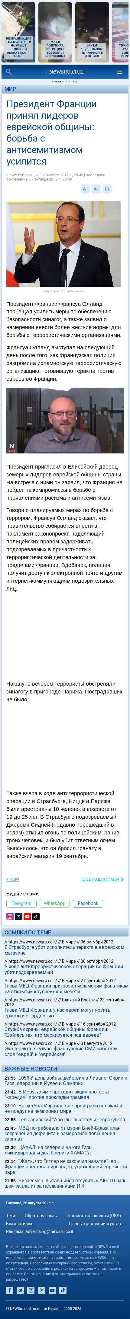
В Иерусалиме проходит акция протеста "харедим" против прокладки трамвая (57, 1094)
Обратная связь (41, 1215)
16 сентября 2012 (98, 1024)
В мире (12, 880)
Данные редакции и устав (95, 1223)
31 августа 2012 (96, 1043)
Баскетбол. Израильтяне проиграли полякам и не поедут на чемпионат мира (63, 1108)
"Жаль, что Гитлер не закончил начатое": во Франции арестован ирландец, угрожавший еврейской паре (66, 1167)
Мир (10, 89)
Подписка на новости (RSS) (94, 1215)
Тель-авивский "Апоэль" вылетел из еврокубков (71, 1119)
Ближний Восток (78, 999)
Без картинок (19, 1223)
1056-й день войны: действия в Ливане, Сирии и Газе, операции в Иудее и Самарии (66, 1080)
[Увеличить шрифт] (96, 189)
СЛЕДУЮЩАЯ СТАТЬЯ (100, 879)
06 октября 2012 (97, 942)
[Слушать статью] (113, 189)
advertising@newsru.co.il (49, 1231)
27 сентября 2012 (98, 980)
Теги (10, 1215)
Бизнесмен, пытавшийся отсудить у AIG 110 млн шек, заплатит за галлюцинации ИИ (66, 1183)
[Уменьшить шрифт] (85, 189)
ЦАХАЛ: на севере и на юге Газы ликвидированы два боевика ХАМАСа (49, 1150)
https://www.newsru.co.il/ (32, 942)
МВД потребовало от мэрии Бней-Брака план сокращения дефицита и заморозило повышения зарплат (63, 1133)
